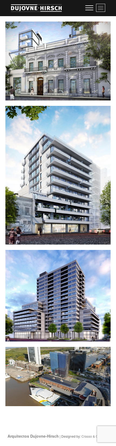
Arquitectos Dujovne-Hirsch (33, 436)
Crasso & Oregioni (94, 436)
